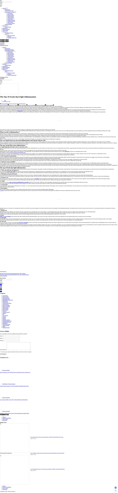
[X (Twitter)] (2, 41)
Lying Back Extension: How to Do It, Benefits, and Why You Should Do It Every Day (46, 437)
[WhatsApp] (8, 41)
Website (1, 340)
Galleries (4, 313)
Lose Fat (4, 316)
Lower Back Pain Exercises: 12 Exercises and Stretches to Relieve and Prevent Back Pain (47, 469)
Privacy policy (5, 419)
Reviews (4, 69)
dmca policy (4, 420)
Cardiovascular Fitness (9, 49)
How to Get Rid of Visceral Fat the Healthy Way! (16, 152)
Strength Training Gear (11, 75)
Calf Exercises (10, 60)
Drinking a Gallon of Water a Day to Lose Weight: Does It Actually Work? (14, 413)
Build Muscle (7, 48)
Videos (3, 326)
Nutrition (4, 64)
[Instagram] (3, 41)
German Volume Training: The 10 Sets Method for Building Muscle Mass (14, 386)
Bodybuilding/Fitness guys (7, 299)
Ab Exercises (10, 51)
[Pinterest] (5, 41)
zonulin (92, 157)
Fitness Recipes (8, 65)
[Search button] (1, 82)
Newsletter (2, 44)
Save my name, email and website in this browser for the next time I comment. (16, 351)
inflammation (20, 110)
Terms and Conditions (6, 418)
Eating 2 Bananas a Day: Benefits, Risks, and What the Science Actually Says (15, 372)
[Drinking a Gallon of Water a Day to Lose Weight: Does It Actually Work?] (4, 409)
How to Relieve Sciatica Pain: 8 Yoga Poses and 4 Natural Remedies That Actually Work (47, 453)
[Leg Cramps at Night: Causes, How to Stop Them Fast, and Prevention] (4, 395)
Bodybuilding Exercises (9, 50)
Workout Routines (8, 62)
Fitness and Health (6, 67)
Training (4, 47)
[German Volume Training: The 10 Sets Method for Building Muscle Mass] (4, 381)
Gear (6, 71)
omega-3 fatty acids (11, 171)
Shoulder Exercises (11, 58)
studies (5, 142)
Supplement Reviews (9, 70)
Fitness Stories (5, 68)
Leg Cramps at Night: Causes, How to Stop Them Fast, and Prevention (14, 399)
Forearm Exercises (11, 61)
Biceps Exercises (10, 54)
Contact (3, 416)
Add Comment (3, 349)
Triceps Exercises (10, 56)
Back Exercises (10, 53)
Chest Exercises (10, 55)
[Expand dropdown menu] (6, 64)
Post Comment (3, 354)
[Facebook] (0, 41)
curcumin (37, 178)
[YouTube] (6, 41)
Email (1, 338)
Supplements (4, 66)
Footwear (9, 74)
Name (1, 336)
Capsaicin (2, 190)
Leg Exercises (10, 57)
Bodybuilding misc (6, 298)
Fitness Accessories (11, 72)
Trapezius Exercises (11, 59)
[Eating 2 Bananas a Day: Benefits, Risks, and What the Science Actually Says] (4, 368)
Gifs (3, 314)
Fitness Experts (5, 307)
